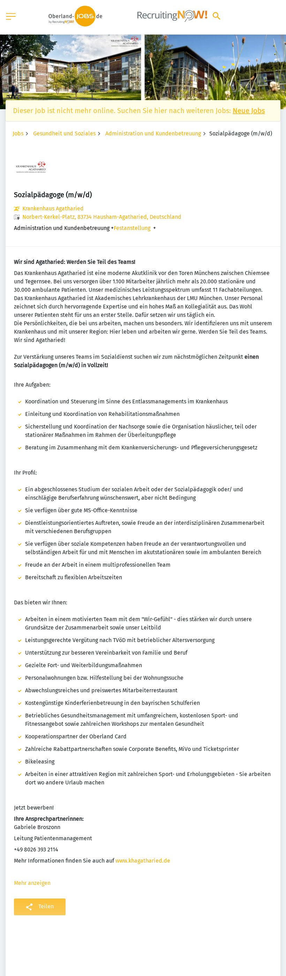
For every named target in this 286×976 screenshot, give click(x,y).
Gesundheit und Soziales (64, 133)
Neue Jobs (249, 110)
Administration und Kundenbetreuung (153, 133)
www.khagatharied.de (142, 860)
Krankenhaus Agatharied (53, 208)
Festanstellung (132, 228)
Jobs (18, 133)
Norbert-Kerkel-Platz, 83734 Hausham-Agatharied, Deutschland (101, 217)
